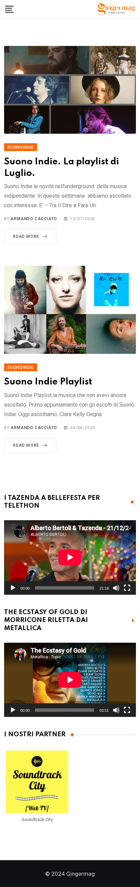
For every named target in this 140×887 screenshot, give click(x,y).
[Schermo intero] (127, 588)
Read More (26, 236)
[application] (70, 557)
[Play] (13, 588)
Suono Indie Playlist (48, 382)
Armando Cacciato (34, 218)
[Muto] (116, 588)
